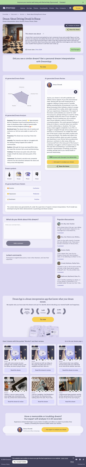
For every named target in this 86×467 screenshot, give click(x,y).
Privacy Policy (5, 464)
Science (22, 8)
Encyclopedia (44, 8)
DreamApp (5, 14)
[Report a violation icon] (43, 34)
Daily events (14, 14)
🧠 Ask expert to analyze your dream (63, 162)
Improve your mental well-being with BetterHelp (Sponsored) (37, 2)
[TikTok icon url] (83, 459)
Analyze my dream (73, 25)
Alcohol (22, 14)
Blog (57, 8)
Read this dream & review (43, 370)
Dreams (51, 8)
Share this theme (74, 29)
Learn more (64, 458)
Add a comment (18, 243)
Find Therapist (75, 49)
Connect (62, 2)
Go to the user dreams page (73, 341)
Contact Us (81, 464)
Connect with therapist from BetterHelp (64, 157)
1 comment (60, 233)
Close (72, 462)
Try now (78, 8)
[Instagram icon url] (80, 459)
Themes (35, 8)
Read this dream (16, 370)
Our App (29, 8)
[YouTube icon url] (76, 459)
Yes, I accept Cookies (20, 462)
